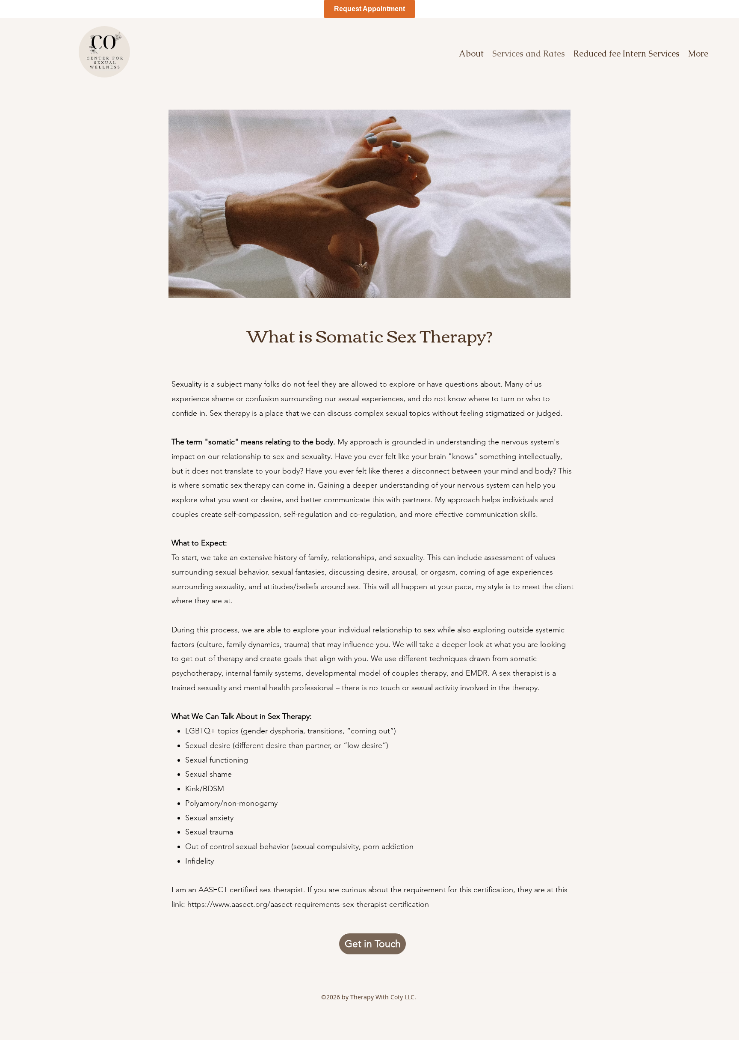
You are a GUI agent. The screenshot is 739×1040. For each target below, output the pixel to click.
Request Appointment (369, 8)
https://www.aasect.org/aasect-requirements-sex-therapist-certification (308, 904)
